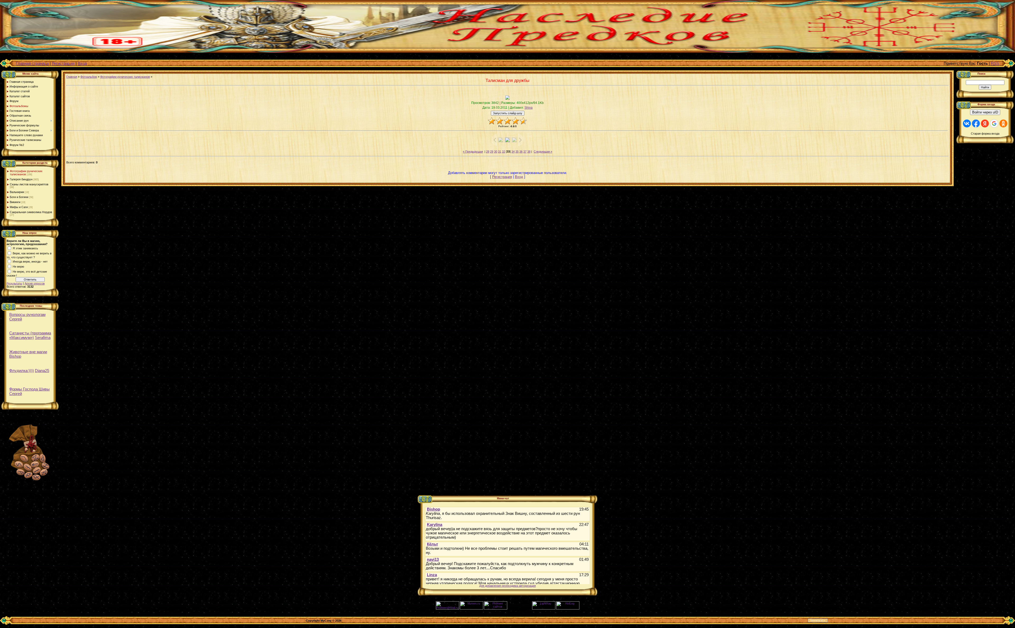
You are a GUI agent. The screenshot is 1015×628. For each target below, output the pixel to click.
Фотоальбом (88, 76)
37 (525, 151)
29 (491, 151)
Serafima (42, 334)
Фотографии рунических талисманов (125, 76)
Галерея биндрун (21, 179)
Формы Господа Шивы (29, 386)
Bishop (15, 353)
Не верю (18, 266)
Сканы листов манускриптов (29, 184)
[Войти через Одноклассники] (1003, 123)
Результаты (14, 283)
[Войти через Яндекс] (985, 123)
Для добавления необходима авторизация (507, 585)
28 (487, 151)
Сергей (15, 316)
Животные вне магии (28, 349)
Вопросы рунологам (27, 311)
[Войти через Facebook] (976, 123)
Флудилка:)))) (21, 367)
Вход (82, 63)
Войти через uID (985, 112)
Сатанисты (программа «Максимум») (30, 332)
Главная (71, 76)
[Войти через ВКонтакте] (967, 123)
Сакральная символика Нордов (31, 212)
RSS (995, 63)
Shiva (528, 107)
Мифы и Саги (19, 207)
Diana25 (42, 367)
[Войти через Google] (994, 123)
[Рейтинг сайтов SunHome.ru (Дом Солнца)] (495, 608)
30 (495, 151)
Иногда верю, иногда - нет (30, 261)
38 (528, 151)
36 (521, 151)
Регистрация (63, 63)
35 (517, 151)
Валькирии (17, 192)
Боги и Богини (19, 197)
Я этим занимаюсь (25, 248)
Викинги (15, 202)
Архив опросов (35, 283)
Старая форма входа (985, 133)
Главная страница (32, 63)
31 (499, 151)
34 (513, 151)
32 (503, 151)
